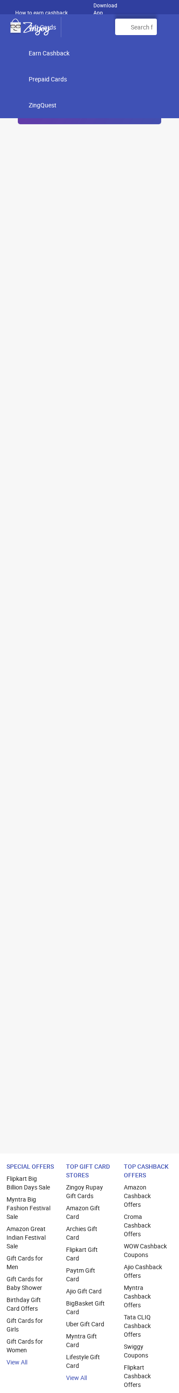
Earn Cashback (49, 53)
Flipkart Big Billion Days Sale (28, 1182)
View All (17, 1362)
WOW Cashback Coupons (145, 1250)
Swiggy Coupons (136, 1350)
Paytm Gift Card (80, 1274)
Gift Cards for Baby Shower (25, 1283)
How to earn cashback (42, 12)
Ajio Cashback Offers (143, 1271)
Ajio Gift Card (84, 1291)
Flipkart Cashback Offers (137, 1376)
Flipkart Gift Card (82, 1253)
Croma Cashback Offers (137, 1225)
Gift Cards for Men (25, 1262)
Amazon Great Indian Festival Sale (26, 1237)
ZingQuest (42, 105)
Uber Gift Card (85, 1324)
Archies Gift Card (81, 1233)
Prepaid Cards (48, 79)
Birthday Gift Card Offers (24, 1304)
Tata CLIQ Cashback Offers (137, 1325)
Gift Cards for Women (25, 1345)
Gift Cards (42, 27)
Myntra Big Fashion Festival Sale (28, 1208)
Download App (105, 7)
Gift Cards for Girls (25, 1324)
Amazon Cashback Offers (137, 1196)
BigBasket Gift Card (85, 1307)
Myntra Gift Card (81, 1340)
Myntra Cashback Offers (137, 1296)
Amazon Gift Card (83, 1212)
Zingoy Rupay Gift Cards (84, 1191)
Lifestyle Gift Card (83, 1361)
